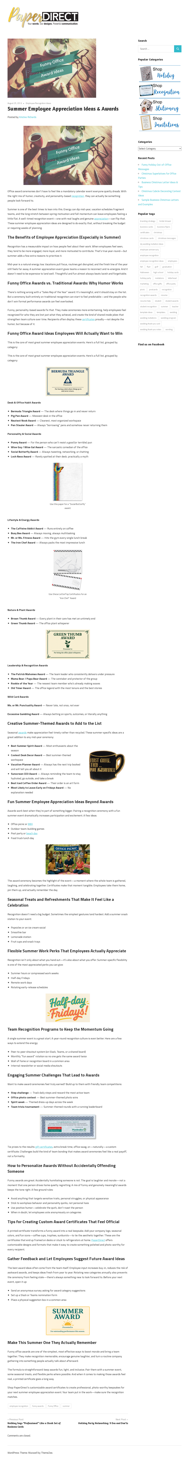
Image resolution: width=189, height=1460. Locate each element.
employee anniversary (149, 249)
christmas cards (147, 238)
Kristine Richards (27, 117)
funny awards (38, 1406)
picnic (142, 289)
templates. (161, 312)
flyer (149, 266)
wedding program (168, 317)
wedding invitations (148, 317)
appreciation (101, 219)
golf (156, 266)
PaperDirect (98, 1240)
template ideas (146, 312)
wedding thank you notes (150, 329)
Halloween (144, 272)
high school (158, 272)
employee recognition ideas (152, 260)
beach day (32, 833)
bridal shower (165, 221)
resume (164, 295)
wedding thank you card (150, 323)
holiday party (145, 278)
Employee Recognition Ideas (38, 103)
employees (172, 260)
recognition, (78, 196)
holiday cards (173, 272)
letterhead (172, 278)
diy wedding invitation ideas (151, 243)
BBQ (30, 824)
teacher (175, 306)
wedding (173, 312)
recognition (167, 289)
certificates (88, 319)
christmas (158, 232)
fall (141, 266)
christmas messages (167, 238)
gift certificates (44, 1147)
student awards (172, 300)
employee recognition (19, 1406)
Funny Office (53, 1406)
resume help (145, 300)
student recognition (148, 306)
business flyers (163, 226)
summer (66, 1406)
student (158, 300)
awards (22, 733)
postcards (153, 289)
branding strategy (147, 221)
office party (171, 283)
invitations (159, 278)
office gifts (157, 283)
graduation (167, 266)
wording (169, 329)
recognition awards (148, 295)
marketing (144, 283)
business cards (146, 226)
